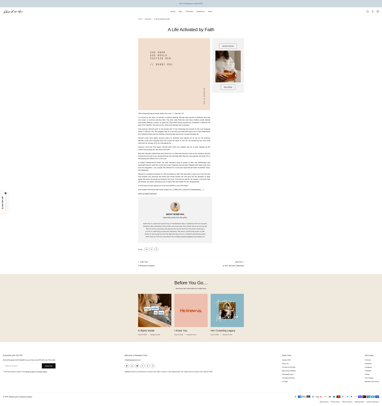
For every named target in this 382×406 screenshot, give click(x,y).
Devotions (148, 19)
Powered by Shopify (25, 397)
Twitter (367, 374)
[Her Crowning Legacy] (227, 310)
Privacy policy (335, 402)
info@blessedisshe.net (132, 360)
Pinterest (368, 371)
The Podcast (369, 378)
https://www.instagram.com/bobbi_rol (190, 237)
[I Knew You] (191, 310)
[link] (146, 249)
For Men (285, 381)
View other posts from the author (175, 217)
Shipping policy (359, 402)
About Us (285, 363)
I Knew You (180, 330)
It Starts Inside (146, 330)
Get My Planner (228, 46)
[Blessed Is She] (13, 11)
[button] (2, 203)
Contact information (372, 402)
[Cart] (378, 11)
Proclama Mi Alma (288, 378)
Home (140, 19)
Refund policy (324, 402)
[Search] (367, 11)
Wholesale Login (288, 374)
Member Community (372, 381)
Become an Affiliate (289, 371)
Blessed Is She (13, 397)
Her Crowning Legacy (223, 330)
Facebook (368, 363)
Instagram (368, 367)
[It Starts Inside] (154, 310)
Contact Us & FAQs (288, 367)
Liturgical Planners (189, 3)
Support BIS (286, 360)
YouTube (368, 360)
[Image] (228, 66)
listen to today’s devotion (147, 193)
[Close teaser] (6, 193)
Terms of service (347, 402)
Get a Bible (228, 87)
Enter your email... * (12, 366)
